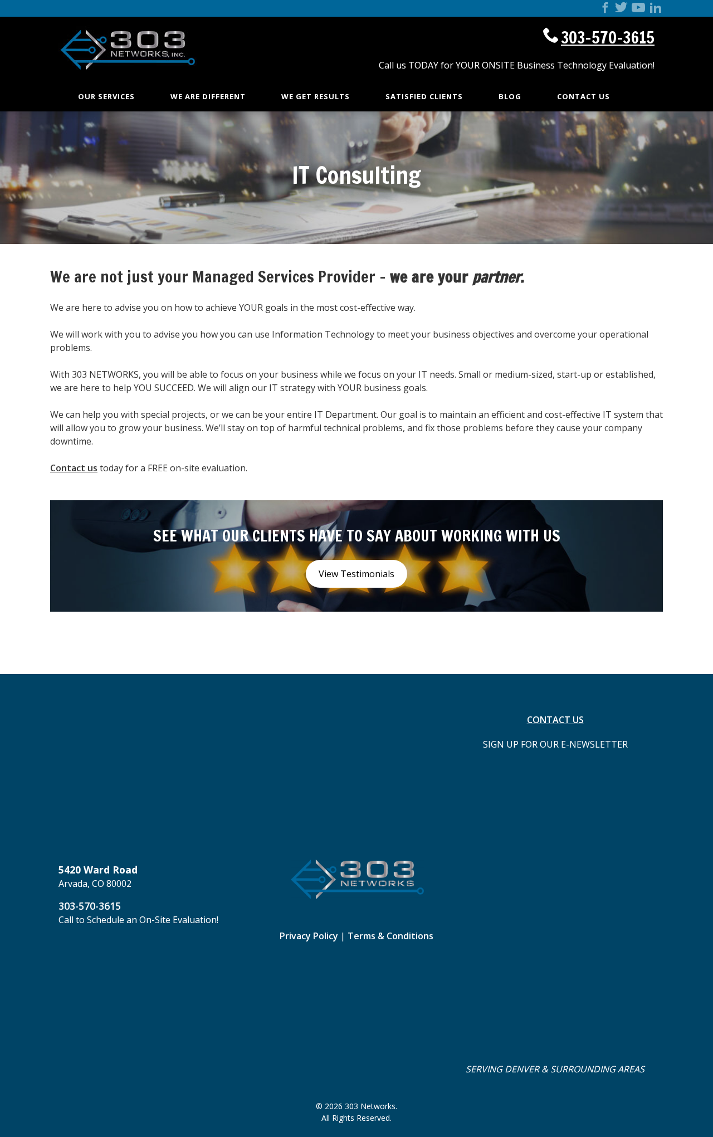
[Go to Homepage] (128, 80)
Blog (510, 96)
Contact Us (583, 96)
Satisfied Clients (424, 96)
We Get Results (315, 96)
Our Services (106, 96)
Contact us (73, 468)
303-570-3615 (608, 37)
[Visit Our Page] (605, 9)
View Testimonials (356, 574)
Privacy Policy (309, 936)
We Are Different (208, 96)
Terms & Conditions (390, 936)
